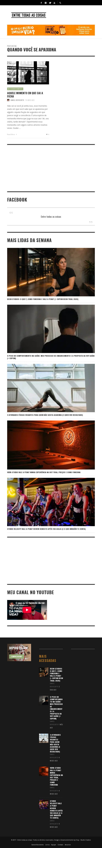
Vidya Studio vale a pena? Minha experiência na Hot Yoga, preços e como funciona (43, 472)
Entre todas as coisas (51, 216)
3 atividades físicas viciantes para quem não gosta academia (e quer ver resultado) (45, 415)
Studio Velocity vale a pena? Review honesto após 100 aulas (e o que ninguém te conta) (46, 528)
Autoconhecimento (15, 89)
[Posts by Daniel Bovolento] (8, 100)
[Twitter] (50, 2)
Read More (11, 134)
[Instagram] (46, 2)
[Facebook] (41, 2)
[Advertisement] (51, 168)
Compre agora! (16, 656)
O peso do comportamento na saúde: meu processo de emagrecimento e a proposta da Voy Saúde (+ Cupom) (51, 356)
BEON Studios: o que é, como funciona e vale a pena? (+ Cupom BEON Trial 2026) (42, 299)
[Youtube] (54, 2)
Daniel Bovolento (17, 100)
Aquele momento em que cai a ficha (25, 94)
